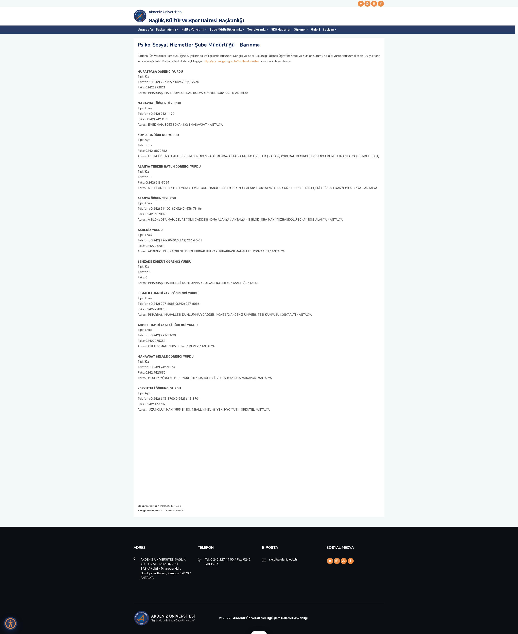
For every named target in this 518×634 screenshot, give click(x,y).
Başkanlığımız (166, 29)
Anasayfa (145, 29)
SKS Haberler (281, 29)
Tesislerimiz (256, 29)
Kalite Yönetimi (193, 29)
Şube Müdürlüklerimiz (226, 29)
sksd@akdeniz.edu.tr (283, 559)
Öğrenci (300, 29)
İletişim (328, 29)
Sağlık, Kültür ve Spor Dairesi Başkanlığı (196, 20)
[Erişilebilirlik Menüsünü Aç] (10, 623)
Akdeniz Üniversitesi (165, 12)
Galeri (315, 29)
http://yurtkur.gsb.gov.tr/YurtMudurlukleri (231, 61)
